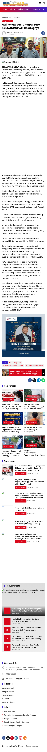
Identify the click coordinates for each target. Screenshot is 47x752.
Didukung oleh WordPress (12, 746)
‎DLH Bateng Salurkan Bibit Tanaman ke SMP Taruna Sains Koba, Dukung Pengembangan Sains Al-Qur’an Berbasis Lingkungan (27, 637)
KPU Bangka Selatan (35, 365)
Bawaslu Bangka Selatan (14, 365)
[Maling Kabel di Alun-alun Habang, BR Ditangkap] (34, 418)
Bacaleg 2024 (15, 363)
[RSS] (25, 738)
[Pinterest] (12, 738)
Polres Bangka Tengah (13, 725)
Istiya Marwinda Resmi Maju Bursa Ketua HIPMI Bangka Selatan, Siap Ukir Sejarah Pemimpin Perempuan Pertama (11, 429)
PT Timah (5, 699)
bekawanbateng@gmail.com (17, 678)
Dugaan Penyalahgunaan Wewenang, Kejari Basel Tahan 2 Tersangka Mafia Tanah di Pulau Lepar (34, 453)
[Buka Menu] (40, 3)
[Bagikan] (43, 33)
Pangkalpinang (7, 695)
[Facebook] (30, 380)
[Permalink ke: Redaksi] (4, 33)
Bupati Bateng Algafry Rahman (16, 722)
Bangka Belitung (8, 702)
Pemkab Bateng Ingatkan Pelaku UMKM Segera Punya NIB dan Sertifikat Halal (25, 646)
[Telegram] (39, 380)
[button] (43, 3)
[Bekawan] (16, 3)
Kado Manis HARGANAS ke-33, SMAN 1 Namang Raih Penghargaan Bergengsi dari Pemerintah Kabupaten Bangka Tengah (27, 629)
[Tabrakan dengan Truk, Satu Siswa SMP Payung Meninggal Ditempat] (12, 442)
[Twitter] (34, 380)
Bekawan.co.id (9, 711)
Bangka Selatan (7, 21)
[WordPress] (16, 738)
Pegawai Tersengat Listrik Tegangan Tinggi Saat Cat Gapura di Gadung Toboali (34, 406)
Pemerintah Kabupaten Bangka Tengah (20, 715)
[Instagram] (20, 738)
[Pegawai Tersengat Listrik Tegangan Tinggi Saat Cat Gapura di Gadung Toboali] (34, 395)
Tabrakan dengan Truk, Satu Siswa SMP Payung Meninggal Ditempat (11, 453)
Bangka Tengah (8, 688)
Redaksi (9, 32)
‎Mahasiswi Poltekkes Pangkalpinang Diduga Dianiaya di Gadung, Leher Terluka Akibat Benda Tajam (11, 406)
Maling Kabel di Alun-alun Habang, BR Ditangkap (33, 429)
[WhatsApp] (43, 380)
